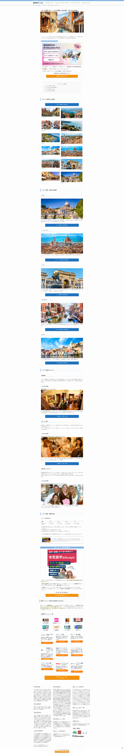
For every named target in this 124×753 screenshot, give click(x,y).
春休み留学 (61, 700)
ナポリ (43, 155)
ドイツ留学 (44, 693)
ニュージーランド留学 (37, 690)
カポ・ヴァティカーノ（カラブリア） (67, 131)
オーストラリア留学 (42, 689)
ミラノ (62, 170)
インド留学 (48, 695)
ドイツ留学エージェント (85, 703)
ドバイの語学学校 (43, 738)
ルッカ (43, 181)
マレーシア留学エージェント (78, 699)
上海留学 (46, 721)
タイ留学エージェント (76, 704)
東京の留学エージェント (57, 721)
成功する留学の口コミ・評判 (77, 710)
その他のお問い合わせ (82, 725)
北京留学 (35, 722)
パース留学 (48, 722)
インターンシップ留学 (67, 694)
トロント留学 (46, 725)
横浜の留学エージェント (66, 721)
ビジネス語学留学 (62, 690)
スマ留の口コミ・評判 (76, 711)
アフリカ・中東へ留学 (40, 709)
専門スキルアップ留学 (64, 695)
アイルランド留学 (38, 693)
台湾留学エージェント (82, 695)
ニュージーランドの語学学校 (44, 736)
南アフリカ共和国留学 (37, 700)
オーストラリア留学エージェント (79, 690)
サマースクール (56, 700)
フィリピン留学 (44, 690)
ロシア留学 (48, 694)
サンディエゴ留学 (37, 715)
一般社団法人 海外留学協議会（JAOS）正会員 (40, 746)
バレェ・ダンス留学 (58, 710)
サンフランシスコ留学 (44, 715)
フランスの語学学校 (40, 739)
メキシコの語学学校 (43, 742)
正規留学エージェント (57, 735)
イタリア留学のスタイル (50, 89)
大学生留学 (63, 699)
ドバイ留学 (36, 725)
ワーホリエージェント (66, 733)
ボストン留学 (48, 717)
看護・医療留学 (68, 703)
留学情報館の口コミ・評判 (78, 714)
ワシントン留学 (41, 725)
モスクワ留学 (45, 726)
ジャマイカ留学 (44, 700)
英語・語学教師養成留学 (63, 713)
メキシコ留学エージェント (85, 704)
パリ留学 (37, 721)
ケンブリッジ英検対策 (67, 714)
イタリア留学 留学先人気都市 (51, 87)
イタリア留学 (36, 694)
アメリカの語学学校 (37, 733)
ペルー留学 (39, 698)
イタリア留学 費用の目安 (50, 90)
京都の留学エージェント (60, 725)
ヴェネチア (43, 130)
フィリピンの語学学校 (44, 734)
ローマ (62, 183)
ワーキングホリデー (58, 694)
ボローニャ (43, 168)
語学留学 (54, 689)
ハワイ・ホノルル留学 (41, 717)
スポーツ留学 (66, 705)
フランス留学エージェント (85, 698)
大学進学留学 (61, 693)
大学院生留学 (68, 699)
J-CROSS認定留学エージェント (60, 736)
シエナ (62, 144)
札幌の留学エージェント (61, 726)
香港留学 (50, 721)
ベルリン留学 (40, 726)
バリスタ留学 (55, 715)
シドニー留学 (43, 727)
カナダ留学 (48, 689)
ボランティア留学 (56, 695)
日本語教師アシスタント (57, 704)
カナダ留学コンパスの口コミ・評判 (84, 715)
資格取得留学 (61, 705)
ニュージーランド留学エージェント (81, 694)
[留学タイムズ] (38, 3)
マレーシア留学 (43, 695)
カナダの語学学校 (44, 733)
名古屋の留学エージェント (59, 724)
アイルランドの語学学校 (43, 737)
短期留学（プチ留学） (65, 698)
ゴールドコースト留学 (42, 722)
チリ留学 (43, 698)
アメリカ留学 (36, 689)
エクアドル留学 (48, 698)
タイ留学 (38, 695)
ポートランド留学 (44, 716)
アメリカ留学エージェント (77, 689)
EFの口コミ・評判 (86, 710)
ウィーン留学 (42, 721)
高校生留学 (59, 699)
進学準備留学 (60, 714)
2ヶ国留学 (57, 690)
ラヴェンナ (43, 117)
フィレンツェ (63, 157)
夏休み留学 (65, 700)
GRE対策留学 (58, 698)
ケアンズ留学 (38, 727)
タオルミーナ (63, 119)
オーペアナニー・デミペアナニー (59, 703)
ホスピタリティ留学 (61, 715)
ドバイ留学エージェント (80, 700)
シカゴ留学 (38, 716)
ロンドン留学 (42, 720)
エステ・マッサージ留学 (64, 708)
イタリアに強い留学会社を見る (61, 751)
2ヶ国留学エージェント (57, 733)
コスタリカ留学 (36, 699)
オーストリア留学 (42, 694)
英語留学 (58, 689)
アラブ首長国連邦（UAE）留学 (45, 699)
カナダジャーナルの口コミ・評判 (78, 716)
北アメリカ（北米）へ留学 (38, 706)
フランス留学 (48, 693)
